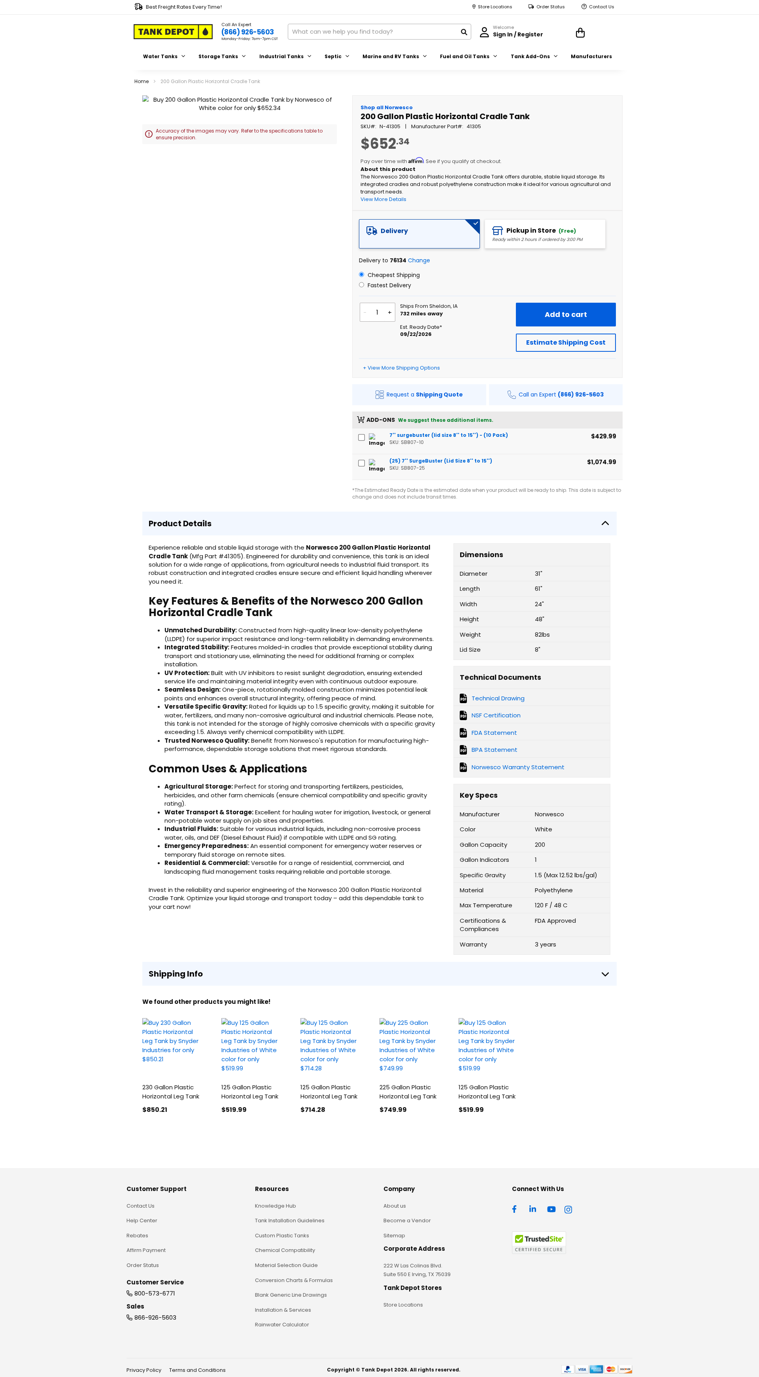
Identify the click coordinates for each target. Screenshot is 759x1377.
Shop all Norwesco (387, 107)
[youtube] (551, 1208)
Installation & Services (283, 1310)
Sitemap (394, 1235)
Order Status (550, 7)
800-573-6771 (154, 1293)
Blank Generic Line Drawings (291, 1295)
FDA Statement (494, 732)
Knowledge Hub (275, 1206)
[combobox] (379, 32)
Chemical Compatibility (285, 1250)
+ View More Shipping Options (401, 368)
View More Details (383, 199)
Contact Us (601, 7)
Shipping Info (176, 973)
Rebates (137, 1235)
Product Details (180, 523)
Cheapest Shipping (393, 275)
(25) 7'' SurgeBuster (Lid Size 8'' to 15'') (440, 460)
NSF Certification (496, 715)
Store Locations (495, 7)
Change (419, 260)
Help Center (141, 1220)
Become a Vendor (407, 1220)
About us (394, 1206)
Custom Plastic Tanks (282, 1235)
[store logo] (173, 31)
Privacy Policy (143, 1370)
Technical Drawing (498, 698)
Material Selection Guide (286, 1265)
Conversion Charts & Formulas (294, 1280)
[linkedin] (533, 1208)
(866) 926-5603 (247, 32)
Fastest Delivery (388, 285)
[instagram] (569, 1208)
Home (141, 81)
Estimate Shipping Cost (566, 342)
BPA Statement (494, 749)
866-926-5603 (155, 1317)
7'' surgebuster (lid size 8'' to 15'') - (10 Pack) (448, 435)
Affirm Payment (146, 1250)
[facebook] (516, 1208)
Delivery (394, 230)
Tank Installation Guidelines (290, 1220)
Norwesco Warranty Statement (518, 767)
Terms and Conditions (197, 1370)
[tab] (419, 233)
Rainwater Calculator (282, 1324)
